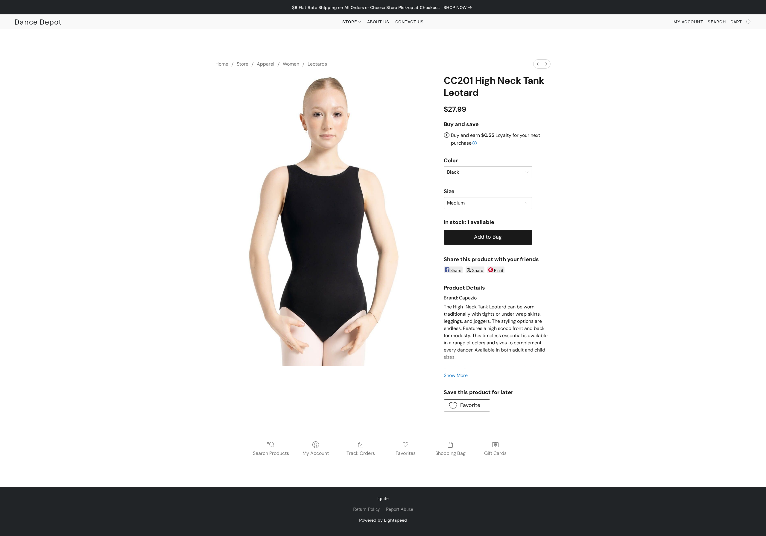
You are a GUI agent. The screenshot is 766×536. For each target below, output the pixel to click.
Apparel (265, 64)
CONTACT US (409, 21)
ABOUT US (378, 21)
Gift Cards (495, 453)
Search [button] (717, 21)
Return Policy (366, 509)
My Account (316, 453)
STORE (350, 21)
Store (242, 64)
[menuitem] (538, 64)
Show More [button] (456, 375)
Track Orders (360, 453)
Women (291, 64)
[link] (458, 7)
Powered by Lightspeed (383, 520)
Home (221, 64)
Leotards (317, 64)
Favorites (406, 453)
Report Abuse (399, 509)
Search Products (271, 453)
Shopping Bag (450, 453)
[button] (38, 21)
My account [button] (688, 21)
